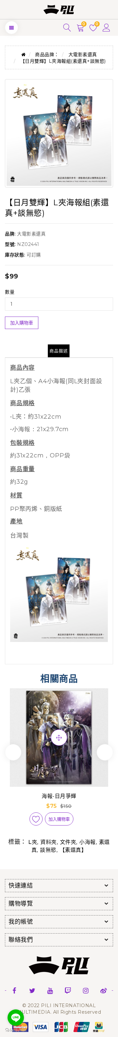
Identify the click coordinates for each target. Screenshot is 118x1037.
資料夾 (48, 842)
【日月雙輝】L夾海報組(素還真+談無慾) (63, 61)
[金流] (59, 1026)
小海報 (87, 842)
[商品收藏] (36, 819)
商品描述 (58, 350)
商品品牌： (47, 54)
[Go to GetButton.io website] (15, 1030)
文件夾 (68, 842)
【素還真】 (73, 850)
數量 (9, 292)
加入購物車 (21, 323)
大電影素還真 (83, 54)
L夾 (32, 842)
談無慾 (48, 850)
